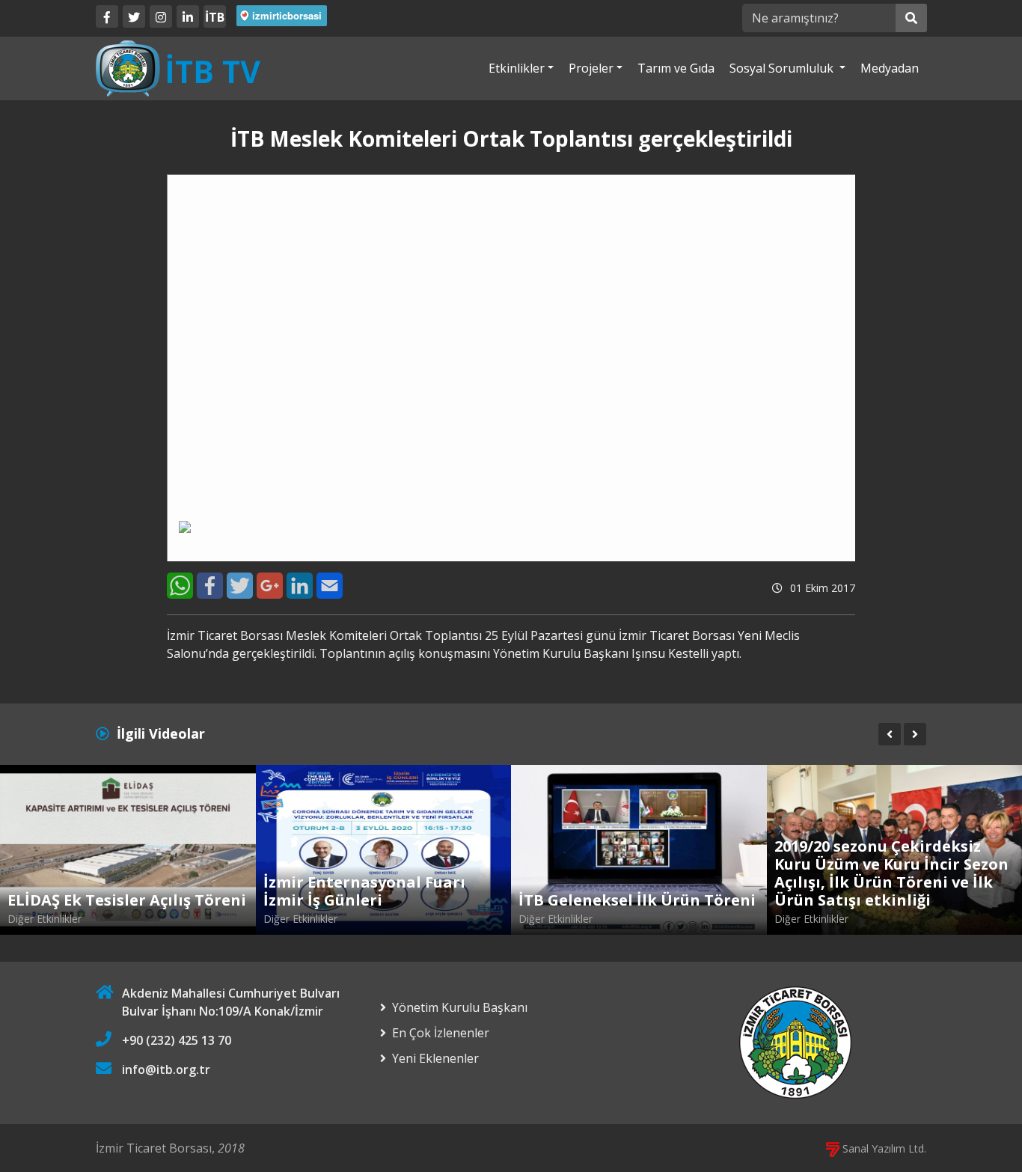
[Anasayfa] (178, 67)
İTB (214, 17)
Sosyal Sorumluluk (782, 68)
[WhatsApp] (180, 586)
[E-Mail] (329, 586)
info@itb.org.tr (166, 1069)
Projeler (591, 68)
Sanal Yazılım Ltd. (882, 1148)
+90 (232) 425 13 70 (176, 1040)
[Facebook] (107, 16)
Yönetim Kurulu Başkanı (459, 1007)
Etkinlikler (517, 68)
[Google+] (270, 586)
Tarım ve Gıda (676, 68)
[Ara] (911, 18)
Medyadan (889, 68)
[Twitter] (134, 16)
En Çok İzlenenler (440, 1033)
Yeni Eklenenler (435, 1058)
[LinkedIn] (188, 16)
